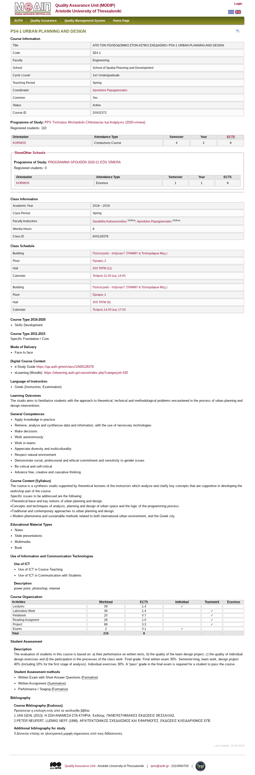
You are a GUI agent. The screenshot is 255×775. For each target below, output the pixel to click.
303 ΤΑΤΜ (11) (102, 268)
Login (238, 3)
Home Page (121, 20)
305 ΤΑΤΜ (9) (102, 302)
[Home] (32, 14)
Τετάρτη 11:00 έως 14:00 (109, 276)
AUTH (18, 20)
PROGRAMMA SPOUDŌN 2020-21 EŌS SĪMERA (84, 162)
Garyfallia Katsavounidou (110, 221)
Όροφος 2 (99, 261)
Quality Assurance (43, 20)
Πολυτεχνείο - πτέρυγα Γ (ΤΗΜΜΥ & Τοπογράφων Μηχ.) (130, 253)
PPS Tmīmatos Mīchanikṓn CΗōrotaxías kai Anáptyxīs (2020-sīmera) (95, 122)
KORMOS (19, 143)
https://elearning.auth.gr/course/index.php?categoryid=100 (86, 373)
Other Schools (29, 153)
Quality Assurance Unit (80, 766)
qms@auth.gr (160, 766)
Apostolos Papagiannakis (110, 90)
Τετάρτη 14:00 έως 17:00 (109, 309)
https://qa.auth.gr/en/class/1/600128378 (65, 367)
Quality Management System (84, 20)
